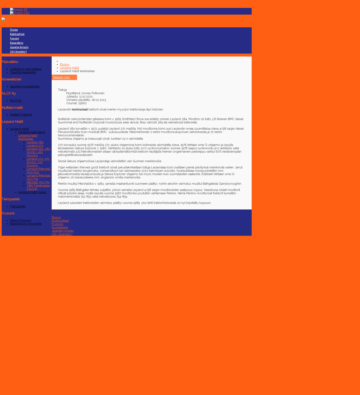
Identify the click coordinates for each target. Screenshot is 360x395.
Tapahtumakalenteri (23, 72)
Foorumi (14, 38)
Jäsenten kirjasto (19, 47)
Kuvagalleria (16, 42)
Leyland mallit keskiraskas (27, 137)
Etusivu (14, 29)
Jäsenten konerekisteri (25, 86)
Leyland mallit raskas (32, 192)
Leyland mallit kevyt (31, 132)
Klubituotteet (17, 34)
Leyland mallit (19, 128)
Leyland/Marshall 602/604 (38, 170)
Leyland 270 (35, 145)
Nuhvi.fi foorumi (20, 220)
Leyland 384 (35, 142)
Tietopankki (17, 206)
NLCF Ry (16, 100)
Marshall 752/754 (38, 182)
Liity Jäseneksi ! (18, 51)
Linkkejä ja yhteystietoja (25, 69)
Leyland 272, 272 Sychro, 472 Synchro (38, 162)
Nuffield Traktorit (21, 114)
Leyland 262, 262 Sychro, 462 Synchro (38, 152)
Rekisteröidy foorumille (25, 223)
